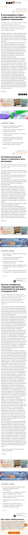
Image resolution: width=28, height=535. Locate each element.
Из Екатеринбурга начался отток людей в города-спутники (14, 134)
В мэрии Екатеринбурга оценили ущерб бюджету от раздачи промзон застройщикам (14, 489)
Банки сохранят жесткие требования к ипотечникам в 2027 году (13, 497)
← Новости (4, 6)
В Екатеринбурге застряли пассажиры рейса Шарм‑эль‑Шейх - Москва (13, 143)
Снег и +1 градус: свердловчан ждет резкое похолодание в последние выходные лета (15, 271)
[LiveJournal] (26, 94)
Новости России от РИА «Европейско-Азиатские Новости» (10, 3)
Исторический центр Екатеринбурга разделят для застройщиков (13, 127)
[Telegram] (22, 94)
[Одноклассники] (21, 94)
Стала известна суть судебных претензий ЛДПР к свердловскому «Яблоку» (14, 493)
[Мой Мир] (24, 94)
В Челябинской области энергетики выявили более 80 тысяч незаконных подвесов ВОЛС (13, 139)
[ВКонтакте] (19, 94)
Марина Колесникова (21, 10)
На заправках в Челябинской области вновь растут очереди (15, 254)
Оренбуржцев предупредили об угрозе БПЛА (14, 500)
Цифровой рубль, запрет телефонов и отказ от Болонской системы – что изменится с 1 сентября (15, 267)
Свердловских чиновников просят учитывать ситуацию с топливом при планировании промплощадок (13, 505)
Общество (3, 91)
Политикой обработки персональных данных (14, 529)
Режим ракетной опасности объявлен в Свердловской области (13, 130)
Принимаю (14, 532)
